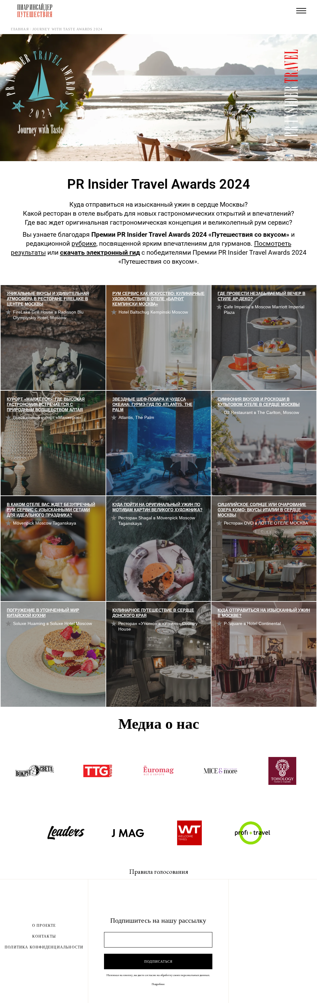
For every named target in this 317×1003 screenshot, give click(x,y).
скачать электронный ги (98, 252)
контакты (44, 936)
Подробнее (158, 984)
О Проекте (44, 925)
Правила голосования (158, 871)
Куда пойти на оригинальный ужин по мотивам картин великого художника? (157, 507)
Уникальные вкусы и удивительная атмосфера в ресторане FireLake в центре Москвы (48, 298)
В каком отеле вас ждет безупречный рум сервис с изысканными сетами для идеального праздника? (51, 509)
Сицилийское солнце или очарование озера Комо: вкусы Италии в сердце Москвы (262, 509)
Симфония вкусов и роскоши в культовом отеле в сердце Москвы (259, 402)
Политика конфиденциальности (44, 947)
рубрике (84, 243)
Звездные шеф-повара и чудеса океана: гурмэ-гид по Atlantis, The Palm (152, 404)
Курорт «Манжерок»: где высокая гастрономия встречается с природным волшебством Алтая (46, 404)
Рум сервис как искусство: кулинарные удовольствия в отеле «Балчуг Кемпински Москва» (158, 298)
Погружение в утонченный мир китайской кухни (43, 613)
